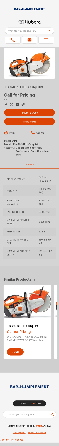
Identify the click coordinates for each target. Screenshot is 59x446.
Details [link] (15, 351)
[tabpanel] (29, 64)
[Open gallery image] (29, 63)
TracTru (39, 426)
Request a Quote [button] (29, 112)
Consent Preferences (11, 439)
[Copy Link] (23, 104)
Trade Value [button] (29, 121)
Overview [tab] (29, 164)
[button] (13, 40)
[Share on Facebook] (6, 104)
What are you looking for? (21, 30)
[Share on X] (11, 104)
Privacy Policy (19, 432)
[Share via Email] (17, 104)
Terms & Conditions (37, 432)
